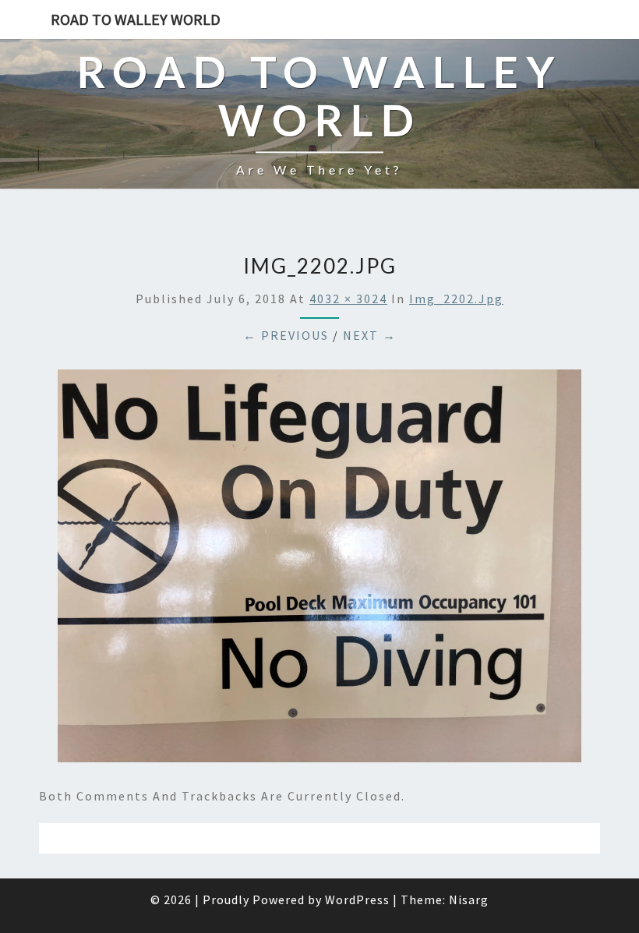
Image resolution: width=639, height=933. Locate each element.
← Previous (286, 335)
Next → (370, 335)
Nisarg (469, 899)
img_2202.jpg (456, 298)
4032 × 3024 (348, 298)
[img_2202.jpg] (319, 570)
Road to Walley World (136, 19)
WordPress (357, 899)
